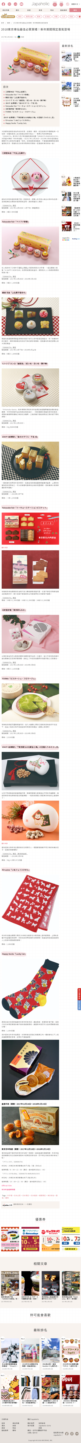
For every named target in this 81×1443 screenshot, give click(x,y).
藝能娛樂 (63, 10)
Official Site (7, 1185)
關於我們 (31, 1423)
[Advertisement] (71, 142)
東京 (20, 16)
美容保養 (5, 10)
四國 (71, 16)
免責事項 (42, 1423)
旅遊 (29, 10)
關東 (38, 16)
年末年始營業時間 (8, 1189)
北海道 (47, 16)
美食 (40, 10)
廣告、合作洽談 (33, 1430)
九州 (63, 16)
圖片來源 (5, 548)
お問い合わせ (33, 1432)
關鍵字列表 (43, 1430)
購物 (75, 10)
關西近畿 (29, 16)
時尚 (52, 10)
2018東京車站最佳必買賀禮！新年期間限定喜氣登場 (30, 23)
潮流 (17, 10)
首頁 (2, 23)
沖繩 (55, 16)
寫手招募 (31, 1425)
